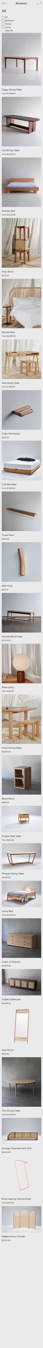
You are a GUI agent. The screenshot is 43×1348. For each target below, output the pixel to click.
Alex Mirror (8, 1050)
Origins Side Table (11, 836)
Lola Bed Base (9, 484)
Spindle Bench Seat (12, 636)
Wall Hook (7, 585)
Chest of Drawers (11, 961)
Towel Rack (8, 535)
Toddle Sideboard (11, 999)
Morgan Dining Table (13, 873)
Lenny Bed (7, 911)
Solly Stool (7, 271)
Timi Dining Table (11, 1110)
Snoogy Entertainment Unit (16, 1148)
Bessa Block (8, 798)
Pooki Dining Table (12, 747)
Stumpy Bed (8, 210)
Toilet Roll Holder (11, 433)
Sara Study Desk (10, 382)
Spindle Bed (8, 332)
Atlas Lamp (8, 687)
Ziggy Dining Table (12, 89)
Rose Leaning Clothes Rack (16, 1198)
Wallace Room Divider (13, 1236)
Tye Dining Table (10, 150)
